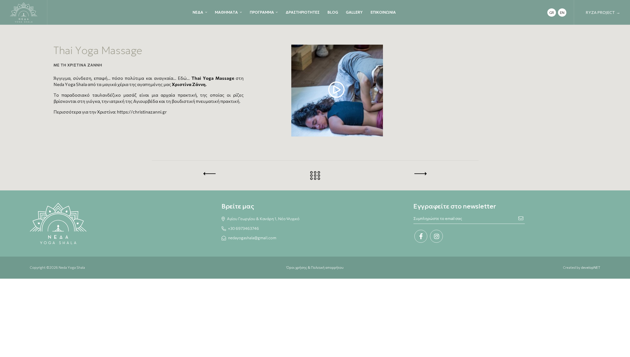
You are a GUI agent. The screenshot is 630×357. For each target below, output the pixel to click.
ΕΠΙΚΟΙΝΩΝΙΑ (383, 12)
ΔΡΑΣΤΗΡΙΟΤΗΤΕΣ (303, 12)
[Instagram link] (436, 236)
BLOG (333, 12)
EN (562, 12)
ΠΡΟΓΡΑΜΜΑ (262, 12)
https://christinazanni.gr (142, 112)
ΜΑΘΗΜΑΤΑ (226, 12)
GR (551, 12)
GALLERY (354, 12)
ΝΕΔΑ (198, 12)
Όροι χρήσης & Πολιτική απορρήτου (315, 267)
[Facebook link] (420, 236)
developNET (590, 267)
